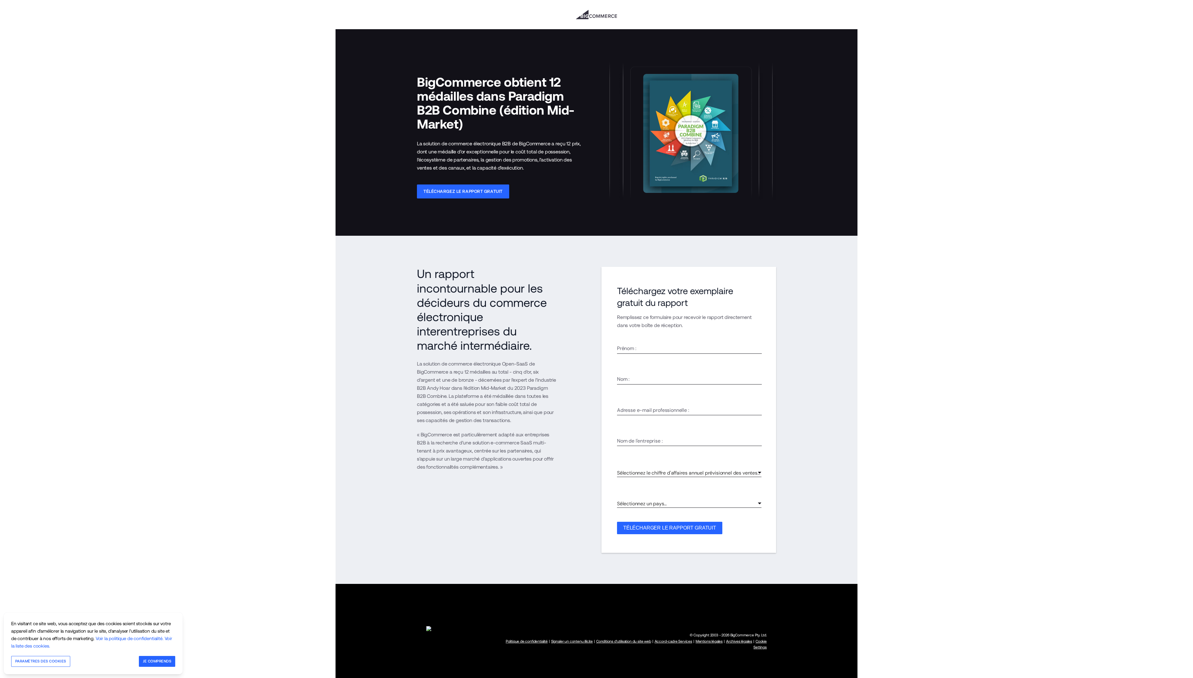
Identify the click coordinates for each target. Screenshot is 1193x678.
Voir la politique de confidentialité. (129, 638)
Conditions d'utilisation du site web (623, 641)
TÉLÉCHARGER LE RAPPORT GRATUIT (669, 527)
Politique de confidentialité (527, 641)
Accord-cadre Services (673, 641)
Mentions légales (709, 641)
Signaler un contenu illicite (572, 641)
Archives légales (739, 641)
